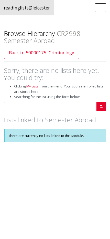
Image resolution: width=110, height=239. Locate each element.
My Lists (32, 86)
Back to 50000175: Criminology (41, 52)
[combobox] (50, 106)
